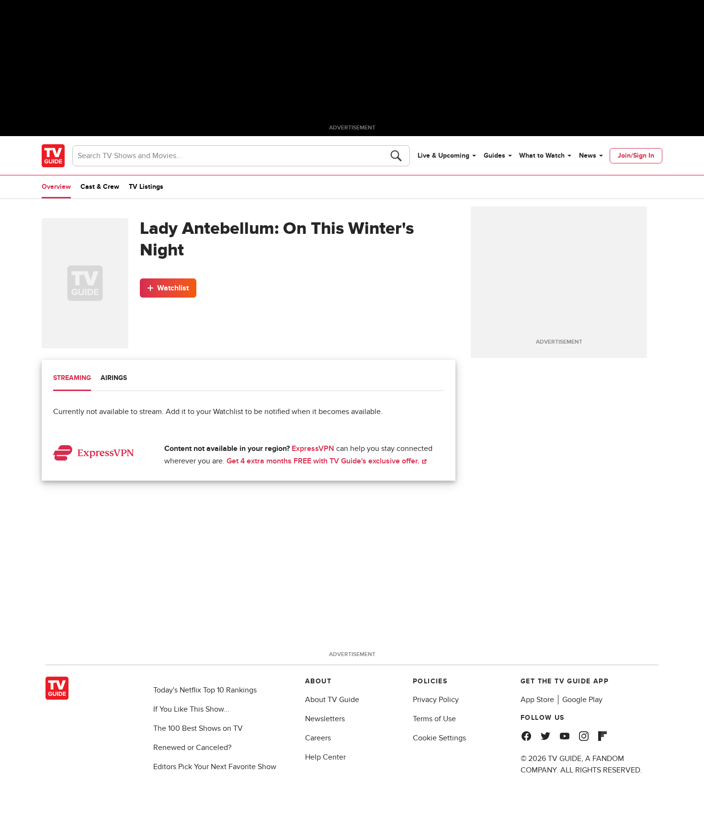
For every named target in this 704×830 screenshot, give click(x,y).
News (587, 155)
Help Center (325, 757)
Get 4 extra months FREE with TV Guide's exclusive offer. (324, 461)
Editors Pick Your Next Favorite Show (214, 767)
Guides (494, 155)
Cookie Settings (439, 738)
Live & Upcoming (443, 155)
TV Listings (146, 187)
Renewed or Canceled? (192, 747)
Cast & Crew (99, 187)
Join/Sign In (636, 155)
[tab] (72, 379)
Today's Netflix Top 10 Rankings (205, 690)
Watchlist (173, 288)
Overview (56, 187)
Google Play (582, 699)
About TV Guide (332, 699)
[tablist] (248, 379)
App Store (537, 699)
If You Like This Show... (191, 709)
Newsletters (325, 719)
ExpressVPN (313, 448)
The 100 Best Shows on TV (198, 728)
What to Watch (542, 155)
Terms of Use (434, 719)
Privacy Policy (436, 699)
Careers (318, 738)
